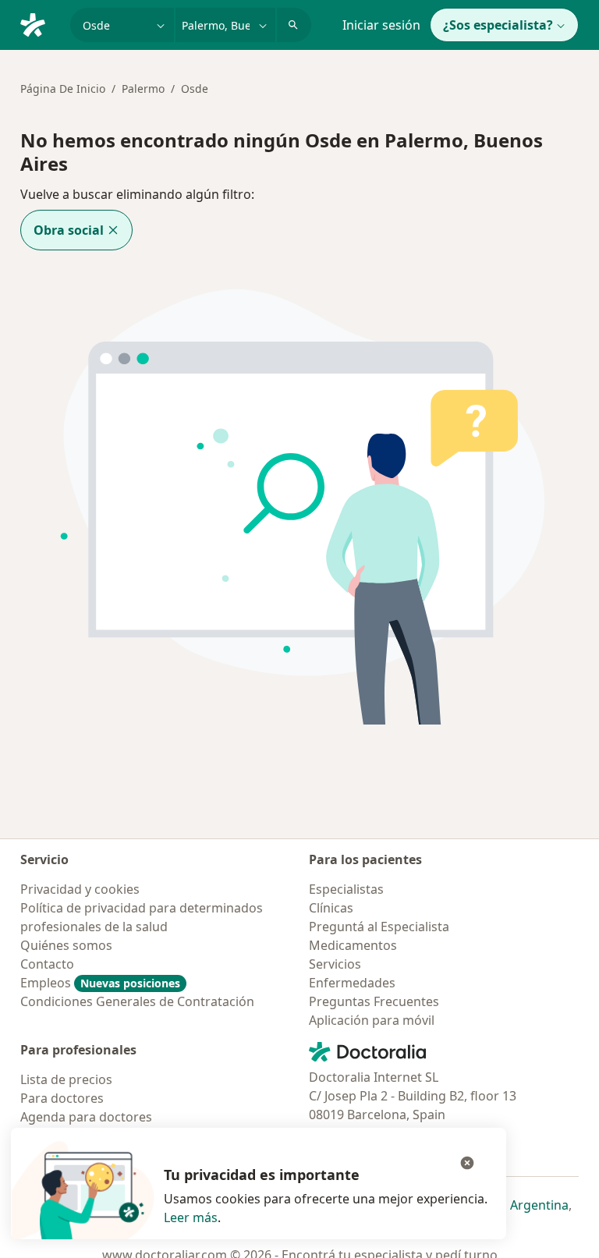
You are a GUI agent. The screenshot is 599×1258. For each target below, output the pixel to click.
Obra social (69, 230)
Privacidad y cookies (80, 889)
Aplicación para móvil (371, 1020)
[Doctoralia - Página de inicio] (39, 23)
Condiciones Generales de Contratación (137, 1001)
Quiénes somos (66, 945)
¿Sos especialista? (498, 25)
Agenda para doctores (86, 1116)
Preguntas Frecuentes (374, 1001)
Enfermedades (352, 982)
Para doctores (62, 1098)
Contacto (47, 964)
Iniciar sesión (381, 25)
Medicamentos (353, 945)
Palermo (143, 88)
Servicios (335, 964)
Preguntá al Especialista (379, 926)
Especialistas (346, 889)
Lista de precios (66, 1079)
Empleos (100, 982)
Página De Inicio (62, 88)
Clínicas (331, 907)
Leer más (191, 1217)
